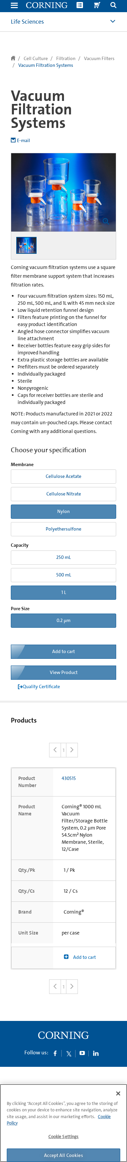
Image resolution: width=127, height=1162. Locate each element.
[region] (63, 1123)
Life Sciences (27, 22)
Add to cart (63, 651)
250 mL (63, 557)
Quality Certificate (41, 686)
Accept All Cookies (63, 1155)
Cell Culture (36, 58)
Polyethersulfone (63, 529)
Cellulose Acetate (63, 476)
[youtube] (82, 1053)
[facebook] (55, 1053)
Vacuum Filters (99, 58)
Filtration (66, 58)
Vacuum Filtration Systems (45, 65)
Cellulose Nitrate (63, 494)
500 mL (63, 575)
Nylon (63, 511)
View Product (64, 672)
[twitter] (69, 1053)
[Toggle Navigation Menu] (14, 6)
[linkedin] (96, 1053)
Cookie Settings (63, 1136)
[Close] (118, 1093)
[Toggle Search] (113, 5)
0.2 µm (63, 620)
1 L (63, 592)
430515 (69, 778)
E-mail (23, 140)
